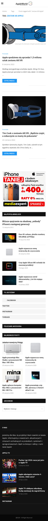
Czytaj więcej (9, 81)
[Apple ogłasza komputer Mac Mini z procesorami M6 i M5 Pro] (12, 375)
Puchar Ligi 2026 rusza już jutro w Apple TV (31, 461)
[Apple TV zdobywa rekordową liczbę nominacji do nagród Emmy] (9, 492)
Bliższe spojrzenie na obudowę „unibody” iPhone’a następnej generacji (21, 222)
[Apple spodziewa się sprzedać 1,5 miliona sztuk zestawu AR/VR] (24, 34)
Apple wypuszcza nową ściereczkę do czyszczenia (29, 249)
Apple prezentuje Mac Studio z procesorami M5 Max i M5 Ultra (12, 360)
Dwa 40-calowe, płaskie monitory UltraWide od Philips (32, 235)
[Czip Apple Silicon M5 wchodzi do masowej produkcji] (9, 266)
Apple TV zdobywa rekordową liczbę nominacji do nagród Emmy (32, 489)
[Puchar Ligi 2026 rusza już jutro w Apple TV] (9, 463)
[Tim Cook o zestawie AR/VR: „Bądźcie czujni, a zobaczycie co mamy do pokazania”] (24, 110)
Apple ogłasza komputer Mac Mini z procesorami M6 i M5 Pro (11, 387)
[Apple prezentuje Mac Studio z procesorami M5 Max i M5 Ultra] (12, 348)
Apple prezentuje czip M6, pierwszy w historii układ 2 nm (34, 387)
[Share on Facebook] (22, 86)
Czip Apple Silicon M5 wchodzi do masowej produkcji (32, 264)
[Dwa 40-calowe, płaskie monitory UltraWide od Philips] (9, 238)
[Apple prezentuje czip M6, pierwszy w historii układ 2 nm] (35, 375)
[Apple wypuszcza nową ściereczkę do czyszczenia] (9, 252)
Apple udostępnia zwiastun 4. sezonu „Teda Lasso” (30, 475)
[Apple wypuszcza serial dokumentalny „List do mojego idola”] (9, 280)
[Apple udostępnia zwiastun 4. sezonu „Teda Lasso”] (9, 478)
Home (4, 11)
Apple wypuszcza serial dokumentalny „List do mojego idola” (30, 279)
